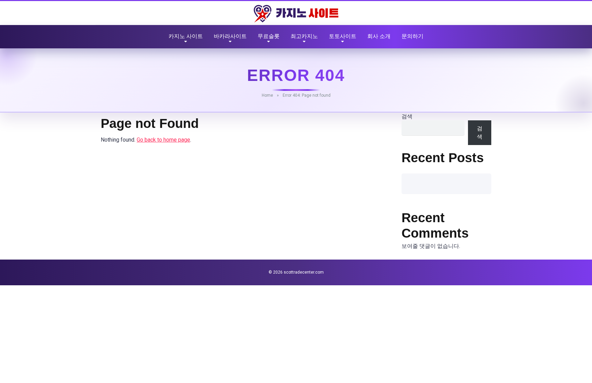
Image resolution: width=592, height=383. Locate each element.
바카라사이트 (230, 36)
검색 (407, 116)
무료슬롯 (269, 36)
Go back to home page (163, 139)
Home (267, 95)
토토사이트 (342, 36)
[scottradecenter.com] (296, 13)
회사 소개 (379, 36)
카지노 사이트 (186, 36)
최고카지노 (304, 36)
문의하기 (412, 36)
